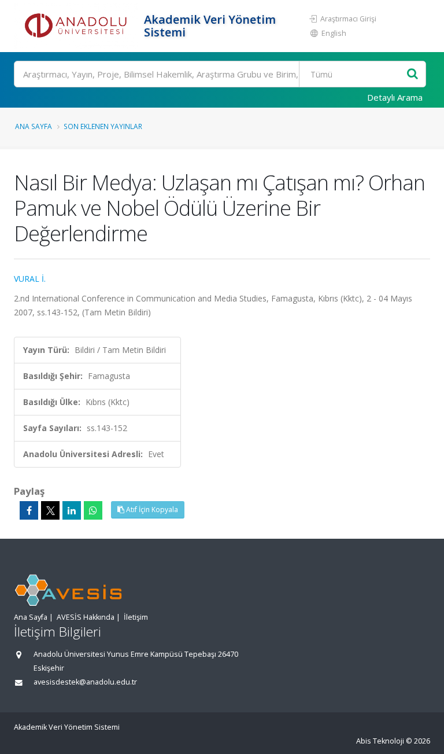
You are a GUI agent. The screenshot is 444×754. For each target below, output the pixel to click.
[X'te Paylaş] (50, 510)
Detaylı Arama (395, 97)
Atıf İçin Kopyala (151, 509)
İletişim (136, 617)
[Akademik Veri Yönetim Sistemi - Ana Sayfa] (77, 26)
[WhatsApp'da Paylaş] (93, 510)
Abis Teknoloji (380, 741)
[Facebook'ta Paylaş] (29, 510)
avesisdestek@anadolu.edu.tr (85, 682)
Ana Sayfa (33, 126)
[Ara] (412, 74)
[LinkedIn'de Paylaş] (71, 510)
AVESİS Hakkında (85, 617)
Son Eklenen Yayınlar (103, 126)
